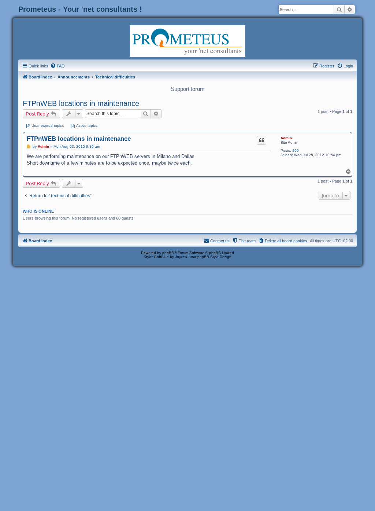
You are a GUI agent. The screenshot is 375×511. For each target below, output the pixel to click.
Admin (286, 138)
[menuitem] (57, 66)
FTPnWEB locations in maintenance (81, 103)
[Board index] (187, 40)
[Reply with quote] (261, 140)
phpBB (168, 253)
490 (295, 150)
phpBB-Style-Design (214, 257)
